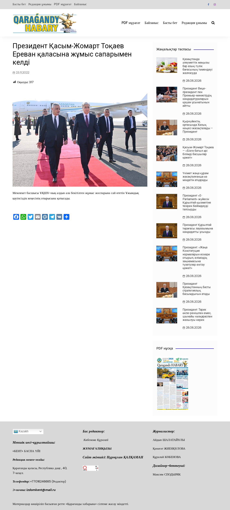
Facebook (208, 4)
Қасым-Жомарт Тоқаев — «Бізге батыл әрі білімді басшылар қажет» (198, 152)
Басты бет (19, 4)
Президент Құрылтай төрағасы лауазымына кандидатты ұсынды (198, 228)
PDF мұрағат (62, 4)
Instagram (214, 4)
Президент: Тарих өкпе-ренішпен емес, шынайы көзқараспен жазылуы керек (197, 315)
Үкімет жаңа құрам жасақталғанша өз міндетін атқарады (195, 176)
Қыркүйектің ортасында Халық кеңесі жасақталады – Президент (198, 127)
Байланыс (80, 4)
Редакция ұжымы (39, 4)
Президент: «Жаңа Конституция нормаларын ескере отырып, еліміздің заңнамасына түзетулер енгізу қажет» (196, 258)
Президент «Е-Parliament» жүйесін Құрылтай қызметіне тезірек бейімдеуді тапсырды (197, 202)
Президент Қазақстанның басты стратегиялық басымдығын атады (197, 289)
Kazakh (23, 431)
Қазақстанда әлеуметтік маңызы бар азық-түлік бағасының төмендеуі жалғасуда (197, 66)
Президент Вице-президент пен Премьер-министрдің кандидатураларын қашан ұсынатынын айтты (197, 97)
